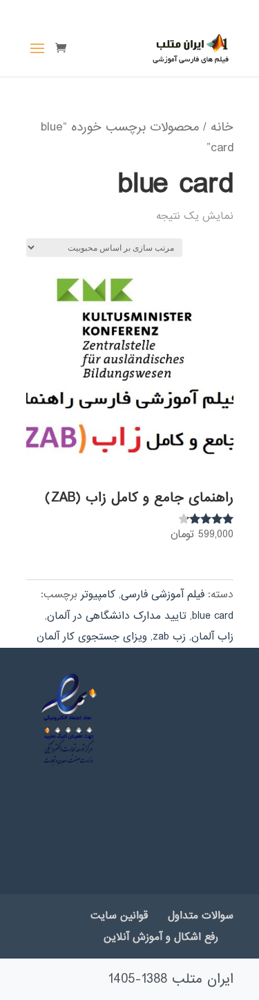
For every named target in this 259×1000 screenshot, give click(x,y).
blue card (212, 616)
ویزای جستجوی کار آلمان (92, 636)
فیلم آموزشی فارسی (162, 594)
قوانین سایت (119, 915)
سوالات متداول (200, 915)
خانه (222, 127)
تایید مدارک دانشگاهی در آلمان (116, 616)
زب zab (169, 636)
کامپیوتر (98, 594)
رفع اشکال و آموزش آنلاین (161, 937)
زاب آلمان (212, 636)
